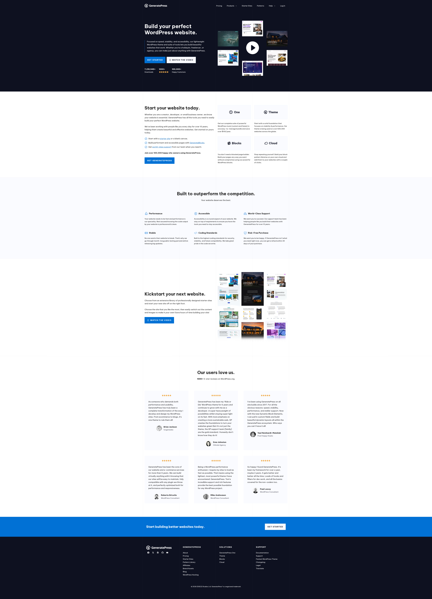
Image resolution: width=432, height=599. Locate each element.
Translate (260, 568)
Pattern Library (189, 562)
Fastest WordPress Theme (266, 559)
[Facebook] (148, 553)
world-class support (161, 147)
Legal (258, 565)
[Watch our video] (252, 48)
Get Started (155, 60)
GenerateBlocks (197, 143)
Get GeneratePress (159, 160)
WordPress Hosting (191, 575)
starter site (165, 138)
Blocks (222, 559)
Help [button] (271, 6)
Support (259, 556)
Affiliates (186, 565)
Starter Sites (247, 6)
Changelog (260, 562)
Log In (282, 6)
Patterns (260, 6)
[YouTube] (167, 553)
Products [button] (230, 6)
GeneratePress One (227, 553)
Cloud (221, 562)
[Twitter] (153, 553)
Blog (185, 572)
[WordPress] (158, 553)
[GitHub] (162, 553)
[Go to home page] (156, 7)
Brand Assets (188, 568)
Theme (222, 556)
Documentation (262, 553)
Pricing (219, 6)
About (185, 553)
